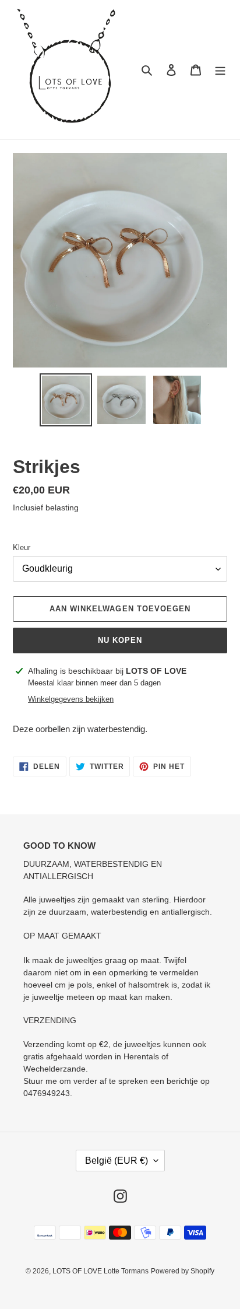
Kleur (21, 547)
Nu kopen (120, 640)
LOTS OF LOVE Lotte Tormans (100, 1271)
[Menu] (220, 69)
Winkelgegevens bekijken (71, 699)
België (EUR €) (116, 1161)
